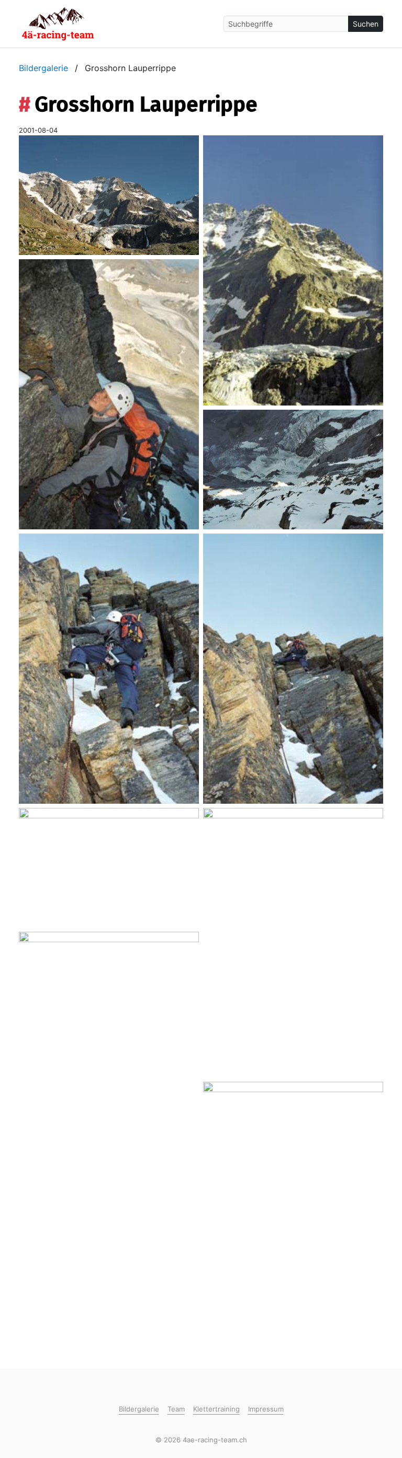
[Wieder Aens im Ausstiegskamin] (293, 668)
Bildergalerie (43, 68)
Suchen (365, 23)
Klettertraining (216, 1409)
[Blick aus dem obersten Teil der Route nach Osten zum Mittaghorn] (109, 866)
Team (176, 1409)
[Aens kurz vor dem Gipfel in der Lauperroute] (109, 393)
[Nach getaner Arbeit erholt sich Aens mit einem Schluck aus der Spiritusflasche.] (293, 1216)
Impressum (266, 1409)
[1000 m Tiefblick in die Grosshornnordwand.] (293, 469)
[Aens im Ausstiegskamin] (109, 668)
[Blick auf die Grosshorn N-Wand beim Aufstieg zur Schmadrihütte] (109, 194)
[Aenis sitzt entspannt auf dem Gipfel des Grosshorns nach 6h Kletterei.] (109, 1065)
